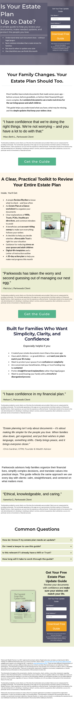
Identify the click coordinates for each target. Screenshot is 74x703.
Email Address (56, 23)
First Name (55, 15)
